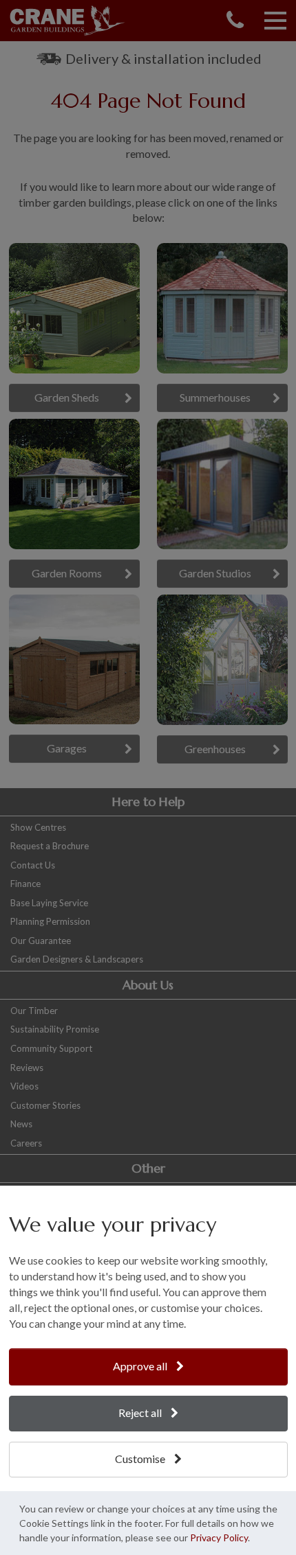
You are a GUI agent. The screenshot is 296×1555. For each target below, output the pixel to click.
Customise (141, 1458)
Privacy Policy (219, 1537)
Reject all (141, 1412)
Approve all (141, 1365)
